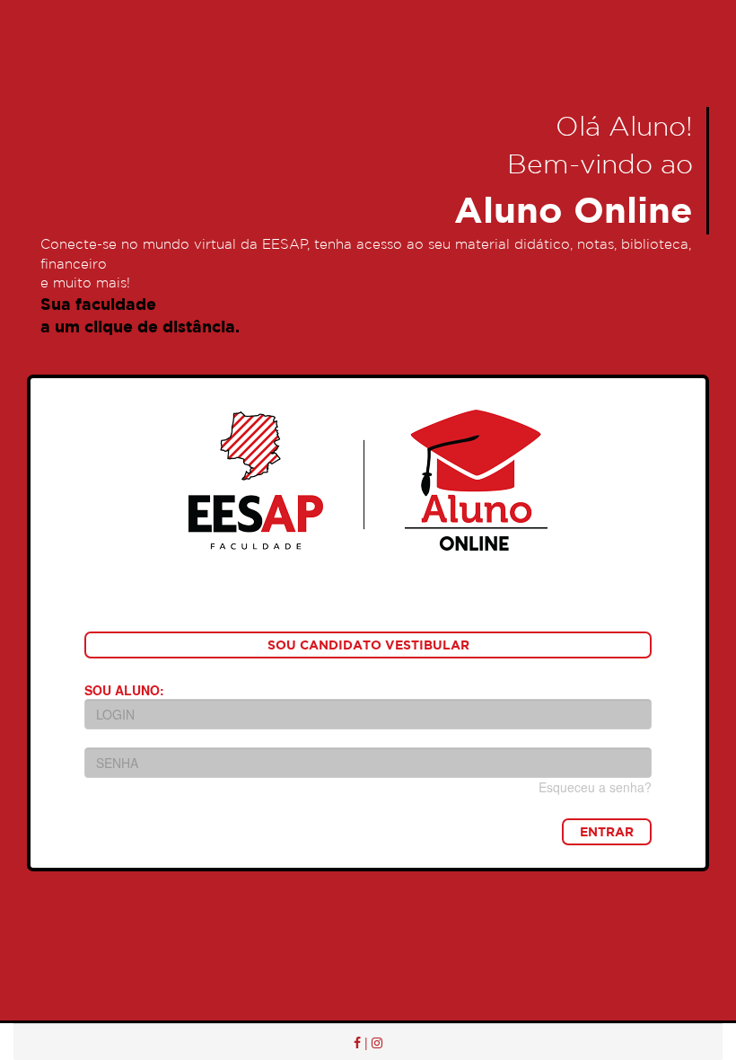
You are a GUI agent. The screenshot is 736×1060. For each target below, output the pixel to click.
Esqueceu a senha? (595, 787)
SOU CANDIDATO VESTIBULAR (368, 644)
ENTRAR (607, 831)
